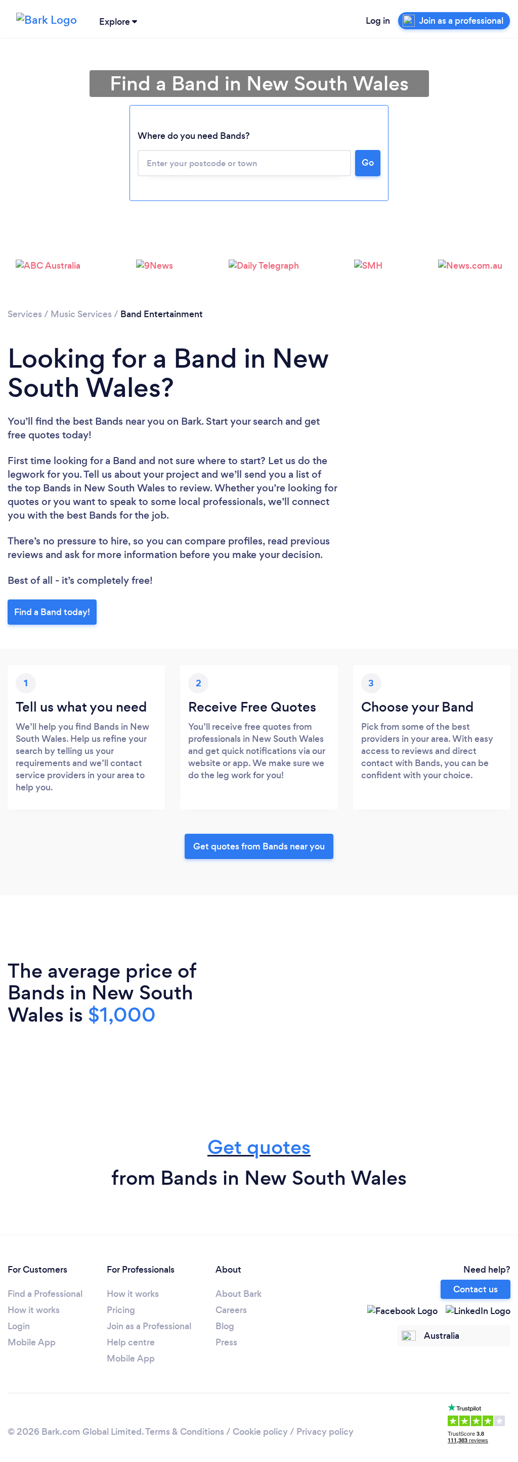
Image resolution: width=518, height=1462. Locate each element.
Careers (231, 1310)
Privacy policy (325, 1432)
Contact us (475, 1289)
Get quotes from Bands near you (259, 846)
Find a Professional (45, 1294)
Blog (224, 1326)
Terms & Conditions (184, 1432)
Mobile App (32, 1342)
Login (19, 1326)
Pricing (121, 1310)
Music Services (81, 314)
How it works (34, 1310)
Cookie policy (260, 1432)
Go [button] (368, 163)
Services (25, 314)
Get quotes (259, 1147)
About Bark (238, 1294)
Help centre (131, 1342)
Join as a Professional (149, 1326)
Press (226, 1342)
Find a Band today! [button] (52, 612)
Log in (378, 21)
